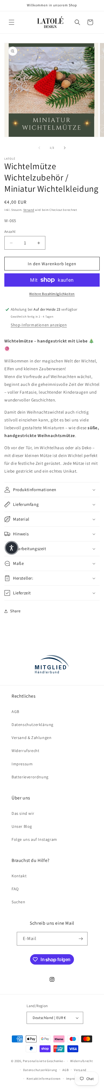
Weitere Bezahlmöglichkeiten (52, 294)
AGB (15, 711)
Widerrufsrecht (25, 750)
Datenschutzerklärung (32, 724)
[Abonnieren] (81, 939)
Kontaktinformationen (44, 1079)
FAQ (15, 888)
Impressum (22, 763)
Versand (28, 210)
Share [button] (15, 610)
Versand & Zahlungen (31, 737)
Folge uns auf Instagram (34, 839)
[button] (11, 22)
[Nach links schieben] (39, 147)
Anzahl (9, 231)
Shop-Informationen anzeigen (39, 324)
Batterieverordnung (30, 776)
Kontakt (19, 875)
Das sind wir (23, 813)
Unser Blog (22, 826)
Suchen (18, 901)
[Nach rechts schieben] (64, 147)
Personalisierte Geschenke (43, 1061)
